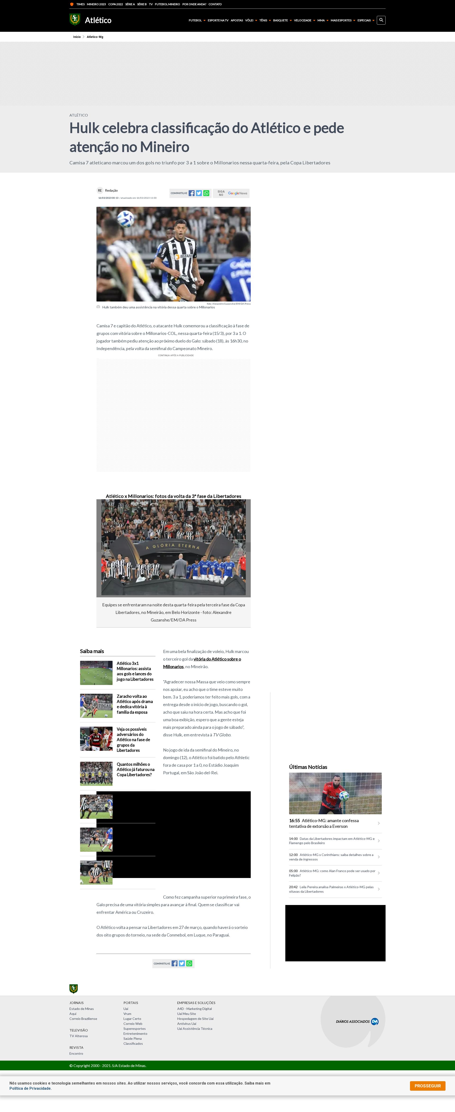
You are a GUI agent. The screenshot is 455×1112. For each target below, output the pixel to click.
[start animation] (107, 509)
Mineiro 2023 (96, 4)
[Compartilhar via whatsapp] (206, 194)
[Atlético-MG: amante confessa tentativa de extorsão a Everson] (335, 793)
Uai (125, 1009)
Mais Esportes (341, 20)
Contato (215, 4)
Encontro (76, 1053)
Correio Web (132, 1024)
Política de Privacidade (30, 1088)
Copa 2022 (115, 4)
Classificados (133, 1043)
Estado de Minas (81, 1009)
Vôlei (249, 20)
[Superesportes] (74, 20)
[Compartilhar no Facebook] (192, 194)
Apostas (237, 20)
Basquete (280, 20)
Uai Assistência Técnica (194, 1028)
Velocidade (302, 20)
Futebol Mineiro (167, 4)
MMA (321, 20)
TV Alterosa (78, 1036)
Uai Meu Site (186, 1014)
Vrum (127, 1014)
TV (151, 4)
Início (77, 37)
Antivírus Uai (186, 1024)
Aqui (72, 1014)
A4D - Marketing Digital (194, 1009)
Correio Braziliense (83, 1019)
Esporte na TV (218, 20)
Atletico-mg (95, 37)
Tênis (263, 20)
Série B (142, 4)
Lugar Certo (132, 1019)
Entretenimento (135, 1033)
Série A (130, 4)
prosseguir (428, 1085)
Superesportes (134, 1028)
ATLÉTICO (78, 115)
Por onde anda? (194, 4)
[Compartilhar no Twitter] (199, 194)
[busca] (381, 20)
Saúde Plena (132, 1038)
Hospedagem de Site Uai (195, 1019)
